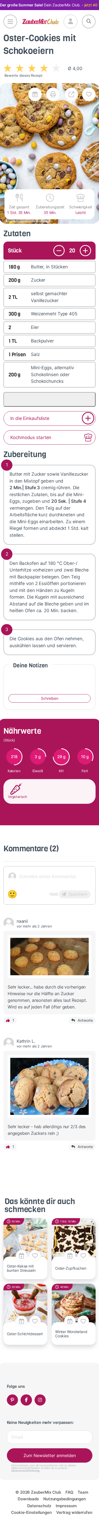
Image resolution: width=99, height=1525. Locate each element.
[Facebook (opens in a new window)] (26, 1400)
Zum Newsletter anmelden (49, 1455)
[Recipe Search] (89, 21)
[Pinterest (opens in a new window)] (12, 1400)
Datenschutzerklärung (25, 1470)
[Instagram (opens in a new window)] (40, 1400)
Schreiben (49, 698)
